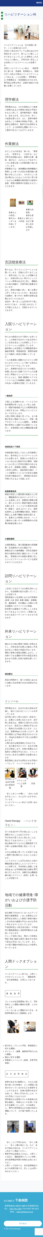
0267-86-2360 (16, 1209)
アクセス (23, 1223)
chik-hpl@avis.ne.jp (24, 1212)
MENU (39, 3)
